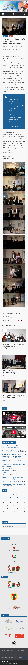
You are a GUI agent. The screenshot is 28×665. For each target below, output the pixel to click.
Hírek (3, 654)
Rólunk (3, 650)
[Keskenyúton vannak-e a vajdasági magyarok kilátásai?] (14, 381)
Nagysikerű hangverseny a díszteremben (14, 317)
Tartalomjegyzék (18, 657)
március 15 (20, 46)
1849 (16, 46)
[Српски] (24, 657)
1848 (14, 46)
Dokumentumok (15, 654)
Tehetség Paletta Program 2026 (10, 481)
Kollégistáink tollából (19, 650)
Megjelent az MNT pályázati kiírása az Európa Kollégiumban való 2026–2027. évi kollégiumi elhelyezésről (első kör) (14, 456)
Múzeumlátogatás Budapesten (11, 313)
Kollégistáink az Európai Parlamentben (12, 460)
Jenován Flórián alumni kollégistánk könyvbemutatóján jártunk (11, 446)
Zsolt (11, 46)
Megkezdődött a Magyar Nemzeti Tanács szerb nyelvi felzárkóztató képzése (13, 451)
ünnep (23, 46)
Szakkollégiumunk (10, 650)
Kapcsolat (11, 657)
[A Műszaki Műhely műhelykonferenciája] (14, 356)
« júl (7, 517)
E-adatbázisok (4, 657)
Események (6, 36)
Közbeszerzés (23, 654)
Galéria (11, 36)
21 (17, 508)
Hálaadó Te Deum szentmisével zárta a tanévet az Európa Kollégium (12, 478)
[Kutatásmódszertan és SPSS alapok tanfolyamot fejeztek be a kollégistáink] (14, 329)
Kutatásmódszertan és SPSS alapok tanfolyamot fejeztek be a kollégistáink (13, 346)
